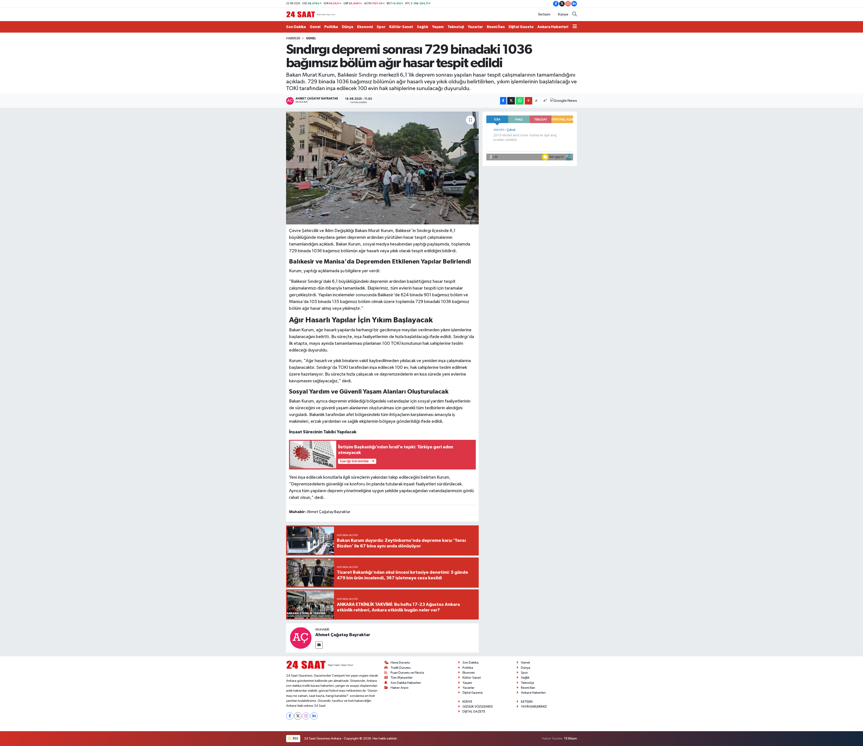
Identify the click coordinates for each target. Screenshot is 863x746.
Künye (563, 14)
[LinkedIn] (314, 716)
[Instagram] (306, 716)
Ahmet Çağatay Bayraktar (342, 635)
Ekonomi (365, 27)
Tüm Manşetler (402, 677)
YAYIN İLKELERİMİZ (534, 706)
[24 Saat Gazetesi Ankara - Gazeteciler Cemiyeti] (311, 14)
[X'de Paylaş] (511, 100)
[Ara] (574, 15)
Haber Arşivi (399, 687)
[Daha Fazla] (528, 100)
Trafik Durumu (401, 667)
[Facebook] (290, 716)
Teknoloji (455, 27)
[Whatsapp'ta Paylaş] (520, 100)
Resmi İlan (496, 27)
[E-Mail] (319, 645)
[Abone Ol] (563, 101)
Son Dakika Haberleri (406, 682)
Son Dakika (296, 27)
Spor (381, 27)
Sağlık (422, 27)
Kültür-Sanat (401, 27)
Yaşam (438, 27)
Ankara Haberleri (552, 27)
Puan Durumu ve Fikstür (407, 672)
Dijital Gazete (521, 27)
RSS (295, 738)
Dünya (347, 27)
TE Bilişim (570, 738)
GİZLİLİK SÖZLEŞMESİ (478, 706)
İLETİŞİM (527, 701)
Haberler (293, 38)
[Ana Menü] (575, 27)
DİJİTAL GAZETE (474, 711)
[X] (298, 716)
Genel (315, 27)
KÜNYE (467, 701)
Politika (331, 27)
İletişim (544, 14)
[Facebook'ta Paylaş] (503, 100)
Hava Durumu (400, 662)
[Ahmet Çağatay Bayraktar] (300, 638)
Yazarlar (475, 27)
